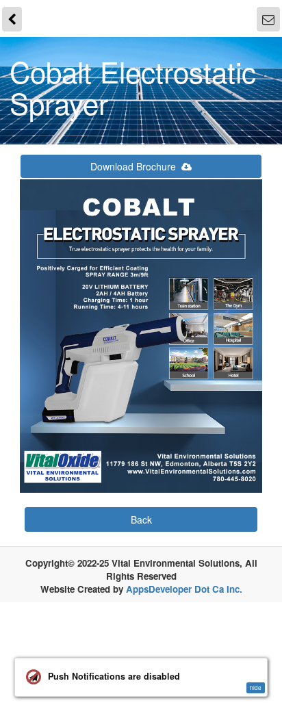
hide (255, 687)
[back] (11, 17)
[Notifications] (269, 17)
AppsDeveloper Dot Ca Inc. (184, 584)
